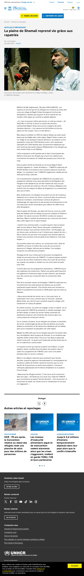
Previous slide (6, 422)
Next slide (77, 422)
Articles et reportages (18, 22)
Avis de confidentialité (10, 560)
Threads (35, 501)
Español (70, 2)
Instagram (15, 501)
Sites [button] (78, 9)
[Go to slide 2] (42, 466)
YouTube (20, 501)
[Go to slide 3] (45, 466)
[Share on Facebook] (44, 403)
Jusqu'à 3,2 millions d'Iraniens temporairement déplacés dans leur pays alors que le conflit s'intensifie (68, 444)
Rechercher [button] (66, 9)
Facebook (10, 501)
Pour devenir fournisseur (13, 543)
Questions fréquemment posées (16, 529)
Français (61, 2)
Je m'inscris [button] (11, 517)
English (51, 2)
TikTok (25, 501)
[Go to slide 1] (40, 466)
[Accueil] (15, 8)
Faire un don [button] (73, 9)
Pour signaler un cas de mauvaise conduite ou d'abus (24, 539)
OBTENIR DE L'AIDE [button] (54, 15)
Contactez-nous (10, 532)
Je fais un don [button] (11, 486)
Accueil (6, 22)
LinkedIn (30, 501)
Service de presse (11, 536)
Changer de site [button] (26, 2)
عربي (78, 2)
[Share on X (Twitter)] (39, 403)
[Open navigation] (5, 8)
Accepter (74, 566)
